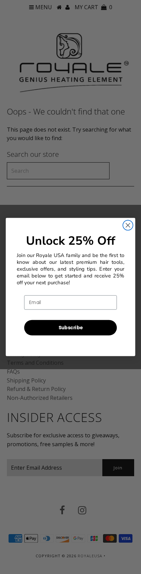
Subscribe (71, 327)
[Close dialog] (128, 225)
